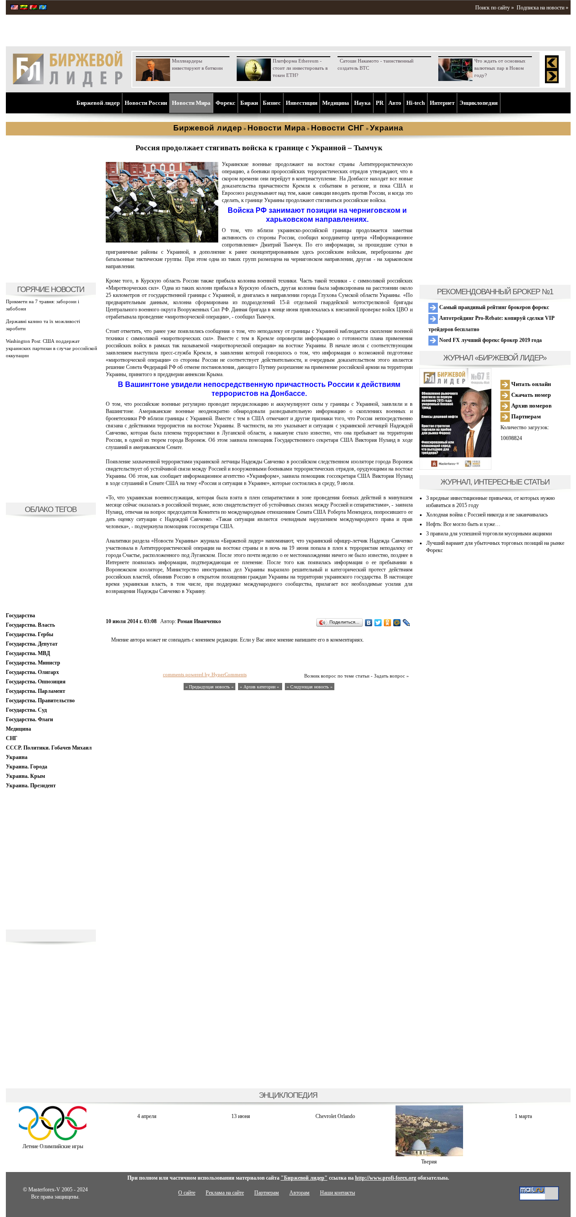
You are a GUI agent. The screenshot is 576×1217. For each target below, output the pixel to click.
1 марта (523, 1116)
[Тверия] (429, 1154)
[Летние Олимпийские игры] (52, 1139)
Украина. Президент (31, 785)
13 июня (240, 1116)
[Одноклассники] (387, 623)
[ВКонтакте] (369, 623)
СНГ (12, 738)
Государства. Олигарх (32, 672)
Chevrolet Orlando (335, 1116)
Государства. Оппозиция (36, 681)
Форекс (225, 102)
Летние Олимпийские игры (52, 1146)
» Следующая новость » (310, 686)
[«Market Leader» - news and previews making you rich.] (14, 8)
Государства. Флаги (29, 719)
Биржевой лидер (98, 102)
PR (379, 102)
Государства (20, 615)
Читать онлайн (530, 384)
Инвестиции (301, 102)
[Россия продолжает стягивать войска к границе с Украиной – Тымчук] (162, 241)
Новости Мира (191, 102)
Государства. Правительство (40, 700)
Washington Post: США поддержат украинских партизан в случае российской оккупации (51, 348)
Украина (16, 757)
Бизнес (272, 102)
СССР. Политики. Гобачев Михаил (49, 748)
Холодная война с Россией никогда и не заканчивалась (487, 515)
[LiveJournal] (406, 623)
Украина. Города (26, 766)
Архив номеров (531, 405)
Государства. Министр (33, 663)
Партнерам (525, 416)
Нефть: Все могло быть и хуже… (463, 524)
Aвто (394, 102)
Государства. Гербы (29, 634)
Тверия (429, 1162)
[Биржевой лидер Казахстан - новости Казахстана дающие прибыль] (43, 8)
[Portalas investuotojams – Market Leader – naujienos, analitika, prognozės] (24, 8)
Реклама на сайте (225, 1193)
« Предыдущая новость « (209, 686)
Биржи (249, 102)
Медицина (335, 102)
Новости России (146, 102)
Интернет (442, 102)
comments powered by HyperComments (205, 674)
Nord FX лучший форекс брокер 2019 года (490, 340)
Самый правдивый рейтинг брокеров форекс (493, 307)
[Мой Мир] (397, 623)
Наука (362, 102)
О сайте (186, 1193)
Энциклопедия (478, 102)
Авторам (299, 1193)
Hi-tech (415, 102)
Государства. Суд (26, 710)
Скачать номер (530, 394)
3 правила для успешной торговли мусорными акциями (489, 533)
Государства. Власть (30, 625)
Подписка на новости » (542, 7)
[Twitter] (378, 623)
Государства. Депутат (32, 644)
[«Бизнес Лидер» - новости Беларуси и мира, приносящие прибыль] (33, 8)
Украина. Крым (25, 776)
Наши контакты (337, 1193)
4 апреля (147, 1116)
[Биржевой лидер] (67, 85)
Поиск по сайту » (494, 7)
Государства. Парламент (35, 691)
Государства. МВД (28, 653)
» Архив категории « (260, 686)
